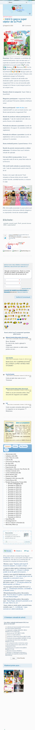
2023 (11, 25)
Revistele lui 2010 (13, 489)
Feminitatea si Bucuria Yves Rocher (16, 469)
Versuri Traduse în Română (14, 522)
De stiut (8, 463)
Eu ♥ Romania (10, 465)
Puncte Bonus (10, 480)
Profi (19, 223)
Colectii (8, 459)
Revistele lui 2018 (13, 504)
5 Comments (27, 25)
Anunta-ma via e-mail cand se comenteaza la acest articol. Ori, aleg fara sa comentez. (17, 290)
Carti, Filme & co (11, 458)
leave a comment (17, 237)
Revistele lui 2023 (13, 513)
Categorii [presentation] (7, 446)
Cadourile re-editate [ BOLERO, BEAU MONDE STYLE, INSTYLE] (16, 630)
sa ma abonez (13, 292)
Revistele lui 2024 (13, 515)
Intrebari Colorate (11, 471)
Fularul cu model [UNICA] (13, 635)
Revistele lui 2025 (13, 517)
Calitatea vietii (10, 456)
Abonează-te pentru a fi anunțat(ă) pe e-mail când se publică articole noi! (12, 536)
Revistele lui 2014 (13, 496)
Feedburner (6, 557)
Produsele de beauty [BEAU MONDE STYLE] (19, 638)
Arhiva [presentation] (15, 446)
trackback (11, 235)
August (6, 25)
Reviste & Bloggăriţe (14, 483)
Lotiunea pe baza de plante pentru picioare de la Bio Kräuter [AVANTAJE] (17, 627)
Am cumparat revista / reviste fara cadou (17, 643)
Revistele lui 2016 (13, 500)
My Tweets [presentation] (23, 446)
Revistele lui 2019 (13, 506)
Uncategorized (10, 521)
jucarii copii (13, 223)
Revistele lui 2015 (13, 498)
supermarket (11, 225)
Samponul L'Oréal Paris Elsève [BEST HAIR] (18, 636)
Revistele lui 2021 (13, 509)
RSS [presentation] (6, 450)
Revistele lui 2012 (13, 493)
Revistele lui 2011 (13, 491)
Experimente (9, 467)
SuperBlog (9, 519)
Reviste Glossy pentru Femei (14, 482)
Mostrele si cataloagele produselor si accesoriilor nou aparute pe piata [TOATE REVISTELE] (16, 654)
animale (6, 223)
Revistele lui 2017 (13, 502)
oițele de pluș (20, 107)
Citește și (19, 551)
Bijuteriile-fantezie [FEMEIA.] (14, 651)
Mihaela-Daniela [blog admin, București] (17, 337)
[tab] (8, 446)
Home (30, 14)
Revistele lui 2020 (13, 508)
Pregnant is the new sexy (13, 478)
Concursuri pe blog (11, 461)
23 (9, 25)
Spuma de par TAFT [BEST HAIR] (15, 633)
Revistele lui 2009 (13, 487)
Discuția (8, 551)
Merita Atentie (10, 474)
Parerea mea (10, 476)
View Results (21, 658)
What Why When (11, 524)
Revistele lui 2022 (13, 511)
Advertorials (9, 454)
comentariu (15, 234)
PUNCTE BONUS (8, 16)
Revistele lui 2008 (13, 485)
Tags (27, 551)
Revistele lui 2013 (13, 495)
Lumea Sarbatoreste (12, 472)
